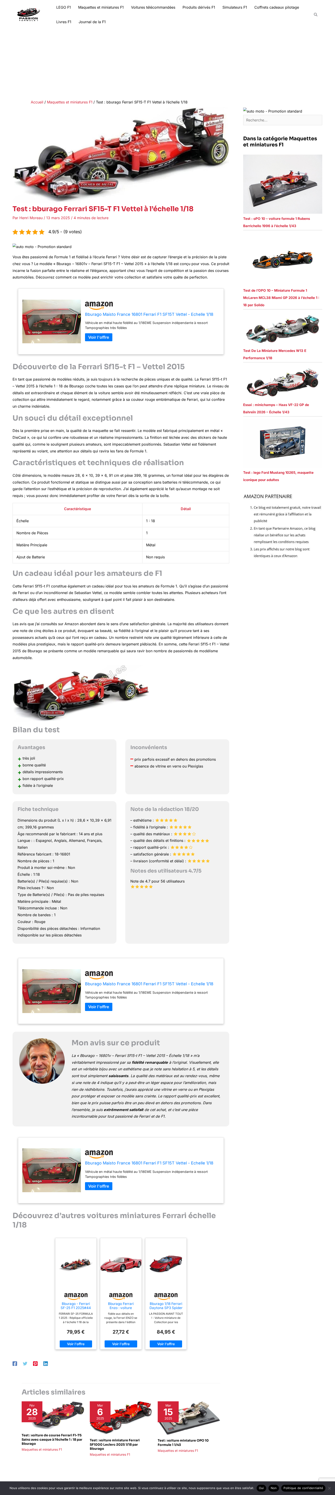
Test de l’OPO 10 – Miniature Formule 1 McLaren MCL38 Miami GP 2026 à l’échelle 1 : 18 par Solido (281, 297)
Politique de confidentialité (303, 1488)
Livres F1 (63, 22)
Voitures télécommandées (153, 7)
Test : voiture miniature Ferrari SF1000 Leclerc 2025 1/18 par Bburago (115, 1444)
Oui (261, 1488)
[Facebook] (15, 1363)
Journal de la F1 (92, 22)
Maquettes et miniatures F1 (101, 7)
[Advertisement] (167, 63)
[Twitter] (25, 1363)
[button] (316, 15)
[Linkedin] (45, 1363)
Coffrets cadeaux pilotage (276, 7)
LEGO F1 (63, 7)
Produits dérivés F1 (199, 7)
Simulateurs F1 (234, 7)
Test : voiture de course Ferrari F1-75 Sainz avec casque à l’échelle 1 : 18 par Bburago (52, 1439)
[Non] (329, 1488)
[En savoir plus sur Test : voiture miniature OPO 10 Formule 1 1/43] (189, 1417)
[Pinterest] (35, 1363)
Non (274, 1488)
